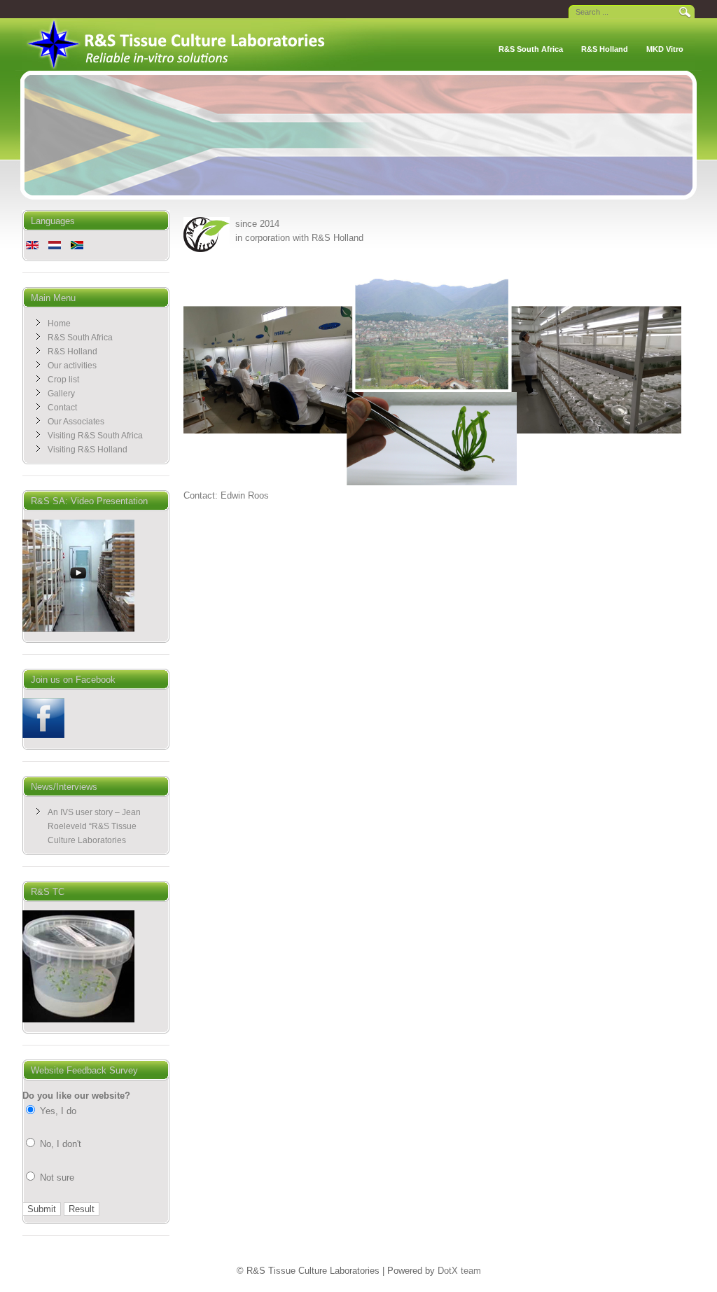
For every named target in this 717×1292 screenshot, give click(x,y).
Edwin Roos (245, 495)
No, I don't (59, 1144)
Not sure (55, 1177)
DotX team (459, 1270)
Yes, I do (56, 1111)
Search (684, 11)
